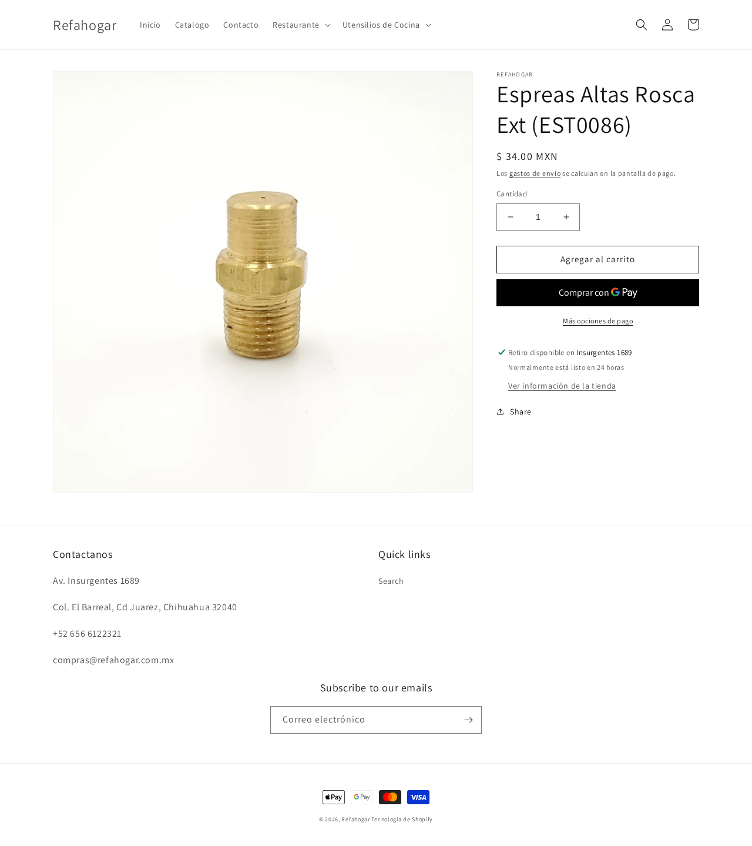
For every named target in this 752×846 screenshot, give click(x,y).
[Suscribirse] (468, 720)
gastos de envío (535, 173)
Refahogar (355, 819)
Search (391, 581)
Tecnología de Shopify (402, 819)
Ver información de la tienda (562, 385)
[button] (300, 24)
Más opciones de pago (598, 320)
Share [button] (521, 411)
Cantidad (511, 194)
